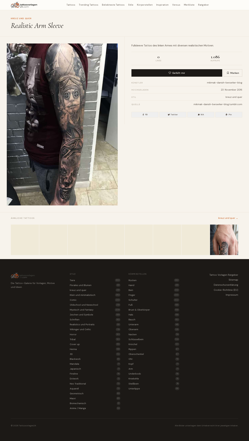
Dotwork (95, 378)
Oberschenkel (153, 354)
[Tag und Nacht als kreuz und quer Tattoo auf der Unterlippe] (25, 240)
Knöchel (153, 344)
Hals (153, 314)
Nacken (153, 334)
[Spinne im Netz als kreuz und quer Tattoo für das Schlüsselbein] (167, 240)
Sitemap (233, 279)
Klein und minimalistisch (95, 295)
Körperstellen (145, 4)
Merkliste (189, 4)
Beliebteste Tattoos (113, 4)
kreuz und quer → (228, 218)
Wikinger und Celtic (95, 329)
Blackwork (95, 359)
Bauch (153, 319)
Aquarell (95, 388)
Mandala (95, 363)
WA (202, 114)
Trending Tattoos (88, 4)
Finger (153, 295)
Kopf (153, 363)
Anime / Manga (95, 408)
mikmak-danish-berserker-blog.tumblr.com (218, 104)
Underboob (153, 373)
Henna (95, 349)
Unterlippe (153, 388)
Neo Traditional (95, 383)
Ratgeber (203, 4)
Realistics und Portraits (95, 324)
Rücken (153, 280)
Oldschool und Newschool (95, 304)
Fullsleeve (137, 45)
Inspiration (162, 4)
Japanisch (95, 368)
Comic (95, 300)
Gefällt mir (178, 72)
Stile (130, 4)
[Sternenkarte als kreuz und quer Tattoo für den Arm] (139, 240)
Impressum (232, 294)
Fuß (153, 304)
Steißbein (153, 383)
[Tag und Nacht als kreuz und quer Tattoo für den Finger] (196, 240)
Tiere (95, 280)
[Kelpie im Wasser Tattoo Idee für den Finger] (224, 240)
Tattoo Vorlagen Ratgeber (223, 274)
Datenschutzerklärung (226, 284)
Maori (95, 398)
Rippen (153, 349)
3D (95, 354)
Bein (153, 290)
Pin (230, 114)
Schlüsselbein (153, 339)
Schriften (95, 319)
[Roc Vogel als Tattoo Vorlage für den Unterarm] (53, 240)
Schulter (153, 300)
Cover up (95, 344)
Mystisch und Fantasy (95, 309)
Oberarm (153, 329)
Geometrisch (95, 393)
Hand (153, 285)
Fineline (95, 373)
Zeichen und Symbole (95, 314)
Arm (153, 368)
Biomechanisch (95, 403)
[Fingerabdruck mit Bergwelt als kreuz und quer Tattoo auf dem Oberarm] (110, 240)
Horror (95, 334)
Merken (234, 72)
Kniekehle (153, 378)
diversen (183, 45)
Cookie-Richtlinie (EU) (226, 289)
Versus (176, 4)
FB (146, 114)
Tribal (95, 339)
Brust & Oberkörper (153, 309)
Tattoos (71, 4)
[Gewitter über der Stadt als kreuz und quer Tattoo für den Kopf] (82, 240)
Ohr (153, 359)
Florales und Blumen (95, 285)
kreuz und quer (21, 18)
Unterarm (153, 324)
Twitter (174, 114)
